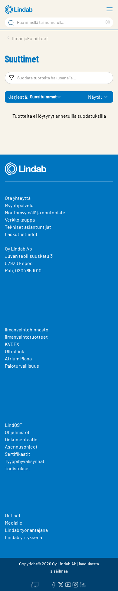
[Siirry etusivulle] (19, 9)
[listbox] (105, 96)
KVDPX (12, 344)
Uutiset (13, 515)
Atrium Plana (18, 358)
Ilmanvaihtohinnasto (26, 329)
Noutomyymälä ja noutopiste (35, 212)
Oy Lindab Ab (18, 248)
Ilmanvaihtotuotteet (26, 337)
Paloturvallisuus (22, 366)
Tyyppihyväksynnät (24, 461)
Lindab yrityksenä (23, 537)
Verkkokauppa (20, 219)
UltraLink (14, 351)
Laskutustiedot (21, 234)
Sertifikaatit (17, 454)
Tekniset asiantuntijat (28, 227)
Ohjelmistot (18, 432)
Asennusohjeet (21, 446)
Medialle (13, 523)
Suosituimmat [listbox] (43, 96)
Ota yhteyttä (18, 198)
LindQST (13, 425)
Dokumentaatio (21, 439)
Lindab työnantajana (26, 530)
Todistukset (17, 468)
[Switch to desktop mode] (34, 584)
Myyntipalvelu (19, 205)
